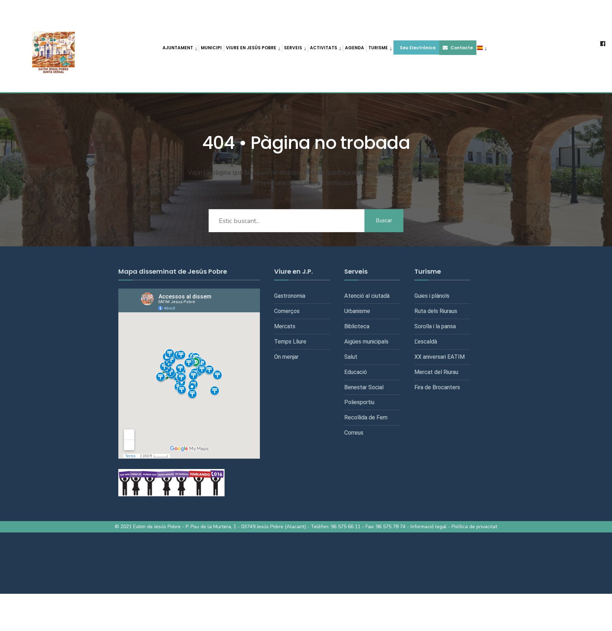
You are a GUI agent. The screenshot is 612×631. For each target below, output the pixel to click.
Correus (353, 432)
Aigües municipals (366, 341)
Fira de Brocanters (437, 387)
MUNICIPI (211, 48)
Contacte (461, 48)
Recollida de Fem (365, 417)
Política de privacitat (474, 526)
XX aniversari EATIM (439, 356)
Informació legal (428, 526)
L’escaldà (425, 341)
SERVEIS (293, 48)
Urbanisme (357, 311)
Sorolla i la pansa (435, 326)
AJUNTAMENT (178, 48)
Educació (355, 372)
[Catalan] (481, 47)
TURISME (378, 48)
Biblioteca (356, 326)
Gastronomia (289, 295)
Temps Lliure (290, 341)
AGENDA (354, 48)
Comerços (287, 311)
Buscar (384, 220)
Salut (350, 356)
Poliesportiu (359, 402)
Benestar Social (364, 387)
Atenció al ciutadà (367, 295)
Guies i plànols (431, 295)
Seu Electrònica (417, 48)
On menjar (286, 356)
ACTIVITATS (323, 48)
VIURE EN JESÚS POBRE (251, 48)
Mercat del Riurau (436, 372)
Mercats (284, 326)
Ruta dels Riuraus (435, 311)
